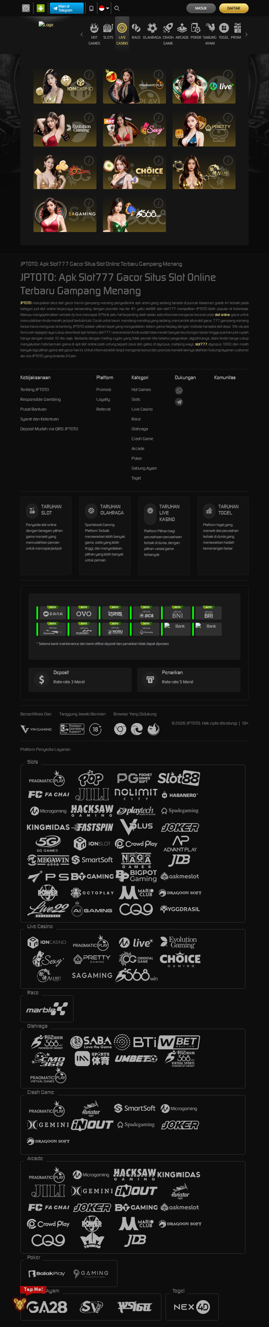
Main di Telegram (65, 8)
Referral (103, 409)
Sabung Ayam (210, 40)
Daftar (233, 8)
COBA (77, 85)
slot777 (201, 344)
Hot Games (94, 40)
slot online (222, 314)
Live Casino (122, 40)
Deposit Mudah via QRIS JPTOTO (49, 429)
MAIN (52, 85)
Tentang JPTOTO (34, 389)
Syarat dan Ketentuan (39, 419)
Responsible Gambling (40, 399)
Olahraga (152, 37)
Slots (108, 37)
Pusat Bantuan (33, 409)
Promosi (238, 37)
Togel (224, 37)
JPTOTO (25, 303)
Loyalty (103, 399)
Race (136, 37)
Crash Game (168, 40)
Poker (196, 37)
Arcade (182, 37)
